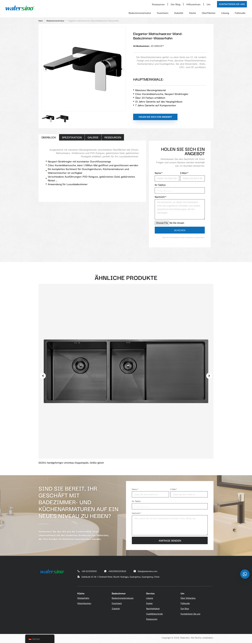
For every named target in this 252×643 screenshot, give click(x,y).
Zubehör (178, 13)
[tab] (48, 137)
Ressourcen (158, 4)
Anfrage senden (170, 540)
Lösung (225, 13)
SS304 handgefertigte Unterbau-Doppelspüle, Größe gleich (71, 462)
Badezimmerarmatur (140, 13)
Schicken (179, 230)
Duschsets (162, 13)
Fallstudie (240, 13)
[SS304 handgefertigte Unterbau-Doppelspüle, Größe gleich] (126, 371)
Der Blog (175, 4)
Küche (192, 13)
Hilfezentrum (193, 4)
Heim (40, 20)
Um (208, 4)
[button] (46, 69)
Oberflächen (208, 13)
